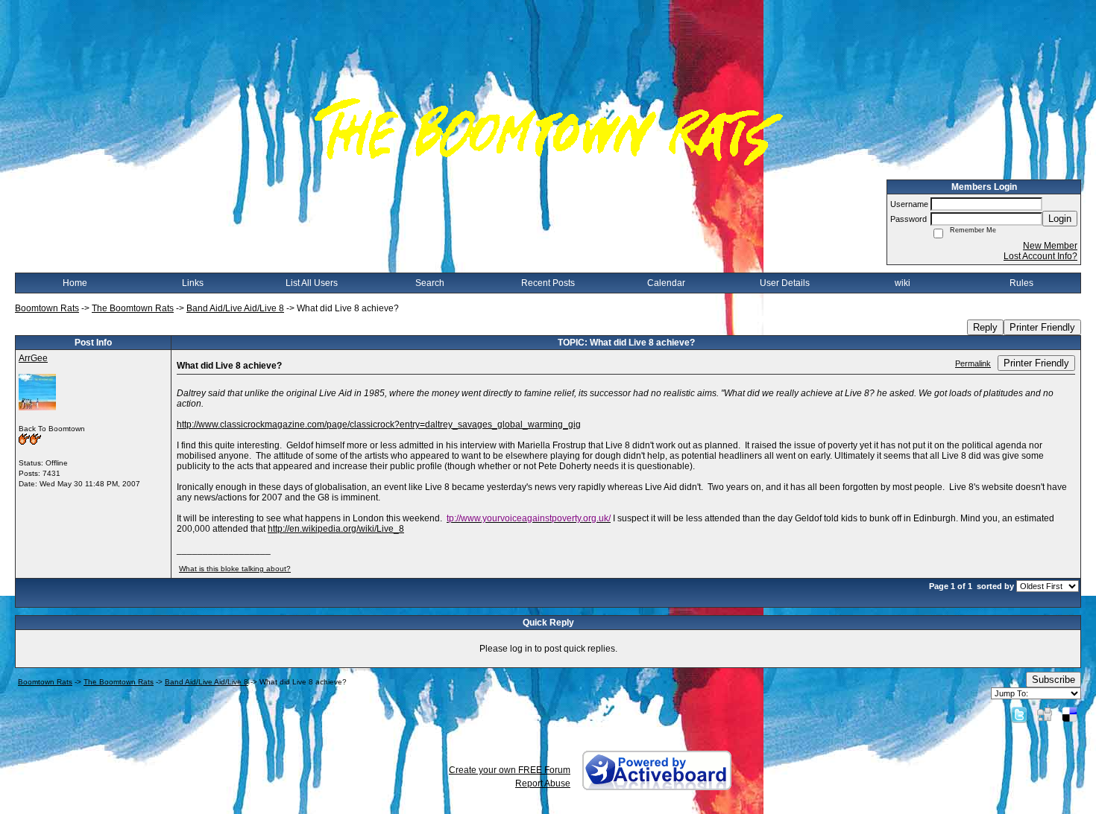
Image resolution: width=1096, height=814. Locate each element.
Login (1059, 218)
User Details (785, 283)
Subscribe (1053, 679)
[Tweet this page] (1019, 714)
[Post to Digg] (1044, 714)
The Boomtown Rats (133, 308)
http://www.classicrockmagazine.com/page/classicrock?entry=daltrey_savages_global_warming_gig (379, 424)
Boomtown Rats (47, 308)
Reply (985, 327)
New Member (1050, 246)
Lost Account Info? (1040, 256)
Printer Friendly (1042, 327)
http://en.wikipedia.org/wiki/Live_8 (336, 529)
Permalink (973, 363)
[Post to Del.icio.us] (1069, 714)
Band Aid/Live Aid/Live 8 (235, 308)
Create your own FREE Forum (509, 770)
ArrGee (33, 358)
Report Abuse (542, 783)
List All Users (312, 283)
